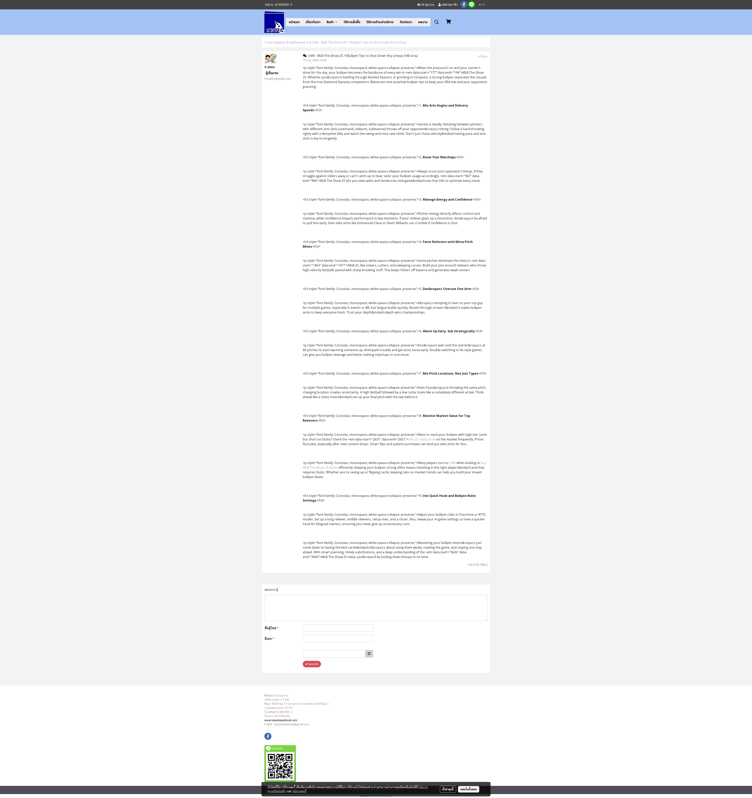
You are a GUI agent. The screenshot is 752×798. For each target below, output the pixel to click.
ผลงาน (423, 22)
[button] (436, 22)
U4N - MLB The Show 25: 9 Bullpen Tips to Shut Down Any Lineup (359, 42)
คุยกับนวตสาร (299, 42)
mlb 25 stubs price (421, 439)
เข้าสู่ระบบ (427, 4)
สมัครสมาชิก (449, 4)
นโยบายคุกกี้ (299, 791)
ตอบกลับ (313, 664)
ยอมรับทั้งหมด (468, 789)
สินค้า (330, 22)
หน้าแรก (294, 22)
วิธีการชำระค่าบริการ (380, 22)
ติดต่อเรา (406, 22)
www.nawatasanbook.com (280, 720)
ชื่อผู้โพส (272, 628)
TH (483, 4)
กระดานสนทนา (275, 42)
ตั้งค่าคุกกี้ (448, 789)
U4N (452, 463)
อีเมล (269, 638)
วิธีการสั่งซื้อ (352, 22)
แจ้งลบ (482, 56)
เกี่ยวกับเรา (313, 22)
